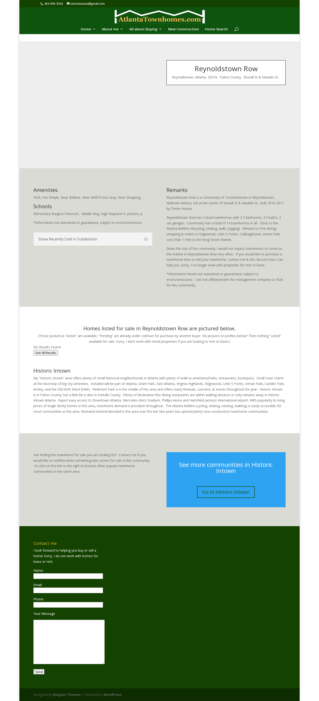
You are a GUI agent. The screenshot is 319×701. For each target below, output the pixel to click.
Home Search (216, 29)
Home (86, 29)
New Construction (183, 29)
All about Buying (143, 29)
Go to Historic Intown (226, 492)
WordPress (112, 694)
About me (110, 29)
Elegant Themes (67, 694)
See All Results (45, 353)
